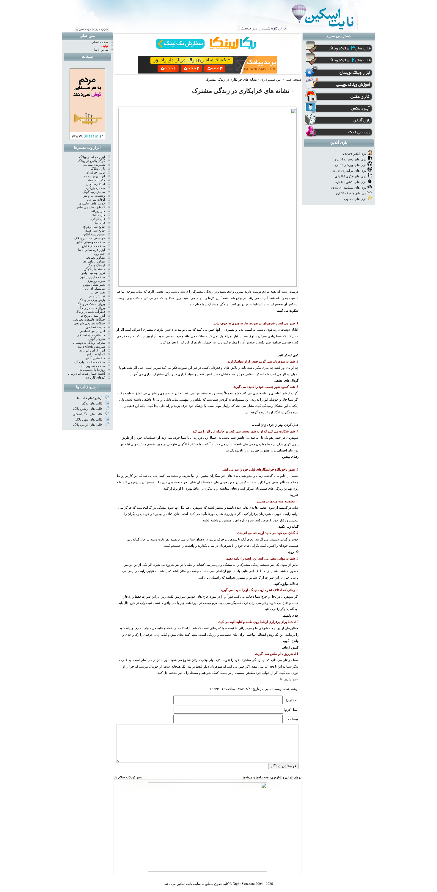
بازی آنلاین (360, 153)
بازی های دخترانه (355, 159)
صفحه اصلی (293, 79)
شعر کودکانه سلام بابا (128, 777)
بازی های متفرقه (356, 193)
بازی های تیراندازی (354, 170)
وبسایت (293, 719)
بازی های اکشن (356, 182)
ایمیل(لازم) (291, 709)
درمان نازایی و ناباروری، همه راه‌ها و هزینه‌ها (272, 777)
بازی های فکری (356, 176)
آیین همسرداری (270, 79)
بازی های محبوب (355, 199)
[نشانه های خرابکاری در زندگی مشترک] (207, 285)
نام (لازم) (292, 700)
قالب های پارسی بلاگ (88, 425)
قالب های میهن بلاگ (89, 419)
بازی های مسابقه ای (353, 187)
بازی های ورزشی (355, 165)
